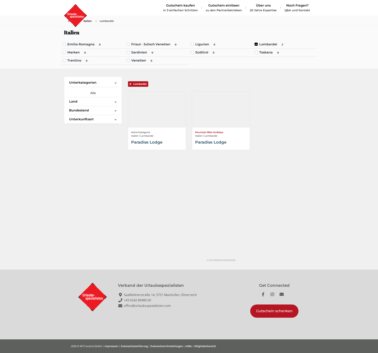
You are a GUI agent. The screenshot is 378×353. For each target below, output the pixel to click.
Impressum (111, 346)
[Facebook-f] (265, 296)
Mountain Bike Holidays (209, 132)
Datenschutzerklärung (134, 346)
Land (73, 101)
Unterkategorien (82, 82)
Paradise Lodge (146, 142)
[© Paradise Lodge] (221, 109)
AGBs (188, 346)
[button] (274, 311)
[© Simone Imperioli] (157, 109)
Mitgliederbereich (205, 346)
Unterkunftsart (81, 119)
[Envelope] (284, 296)
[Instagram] (274, 296)
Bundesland (79, 110)
